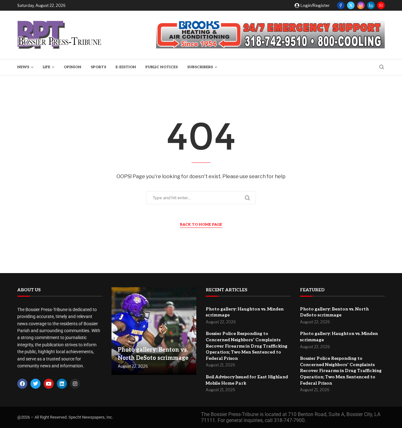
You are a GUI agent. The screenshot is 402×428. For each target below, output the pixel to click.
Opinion (72, 67)
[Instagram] (361, 5)
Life (46, 67)
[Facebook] (341, 5)
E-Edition (126, 67)
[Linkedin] (371, 5)
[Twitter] (351, 5)
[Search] (381, 67)
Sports (98, 67)
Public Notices (161, 67)
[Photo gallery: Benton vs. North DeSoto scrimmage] (153, 331)
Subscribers (200, 67)
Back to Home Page (201, 224)
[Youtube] (381, 5)
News (23, 67)
